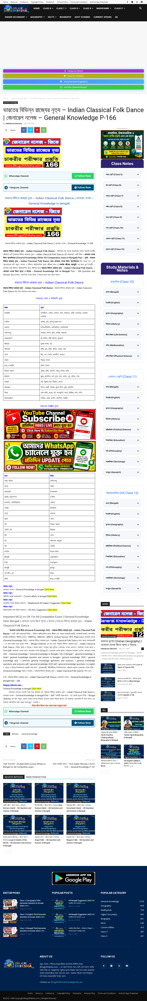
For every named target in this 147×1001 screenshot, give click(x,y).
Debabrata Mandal (14, 123)
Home (5, 2)
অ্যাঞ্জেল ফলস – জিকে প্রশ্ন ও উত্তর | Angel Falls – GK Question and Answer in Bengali (47, 840)
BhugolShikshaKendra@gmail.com (67, 982)
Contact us (24, 2)
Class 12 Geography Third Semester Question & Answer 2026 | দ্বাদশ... (32, 903)
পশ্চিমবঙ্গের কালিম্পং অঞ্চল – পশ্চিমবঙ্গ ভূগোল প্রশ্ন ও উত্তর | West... (110, 763)
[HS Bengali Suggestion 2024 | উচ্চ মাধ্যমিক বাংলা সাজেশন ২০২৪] (59, 918)
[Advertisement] (73, 46)
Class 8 (74, 8)
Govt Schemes (82, 17)
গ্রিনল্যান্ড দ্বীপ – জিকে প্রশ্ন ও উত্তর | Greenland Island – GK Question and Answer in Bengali (80, 808)
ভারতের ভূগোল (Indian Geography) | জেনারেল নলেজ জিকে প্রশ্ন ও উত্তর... (121, 643)
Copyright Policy (37, 2)
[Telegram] (132, 2)
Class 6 (47, 8)
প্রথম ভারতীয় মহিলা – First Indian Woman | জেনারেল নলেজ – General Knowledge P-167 (74, 765)
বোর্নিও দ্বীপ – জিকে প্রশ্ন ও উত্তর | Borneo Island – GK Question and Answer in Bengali (17, 808)
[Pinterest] (37, 130)
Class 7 (60, 8)
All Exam (15, 734)
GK (116, 17)
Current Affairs (103, 17)
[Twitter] (137, 2)
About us (14, 2)
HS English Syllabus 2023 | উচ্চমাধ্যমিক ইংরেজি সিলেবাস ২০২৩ (133, 763)
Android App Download (99, 2)
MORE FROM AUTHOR (36, 777)
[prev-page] (5, 851)
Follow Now (84, 175)
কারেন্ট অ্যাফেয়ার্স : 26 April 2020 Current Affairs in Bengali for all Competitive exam (24, 765)
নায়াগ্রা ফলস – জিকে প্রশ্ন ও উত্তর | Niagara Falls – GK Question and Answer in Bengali (80, 840)
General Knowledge (19, 98)
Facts (51, 17)
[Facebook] (127, 2)
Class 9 (87, 8)
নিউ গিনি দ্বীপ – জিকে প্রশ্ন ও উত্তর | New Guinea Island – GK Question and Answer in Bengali (48, 808)
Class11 (118, 8)
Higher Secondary (15, 17)
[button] (140, 8)
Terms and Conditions (78, 2)
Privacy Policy (62, 2)
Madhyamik (102, 8)
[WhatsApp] (44, 130)
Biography (65, 17)
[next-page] (9, 851)
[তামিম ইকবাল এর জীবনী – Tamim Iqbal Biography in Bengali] (134, 723)
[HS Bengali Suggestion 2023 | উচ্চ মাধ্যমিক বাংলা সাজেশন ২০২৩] (59, 904)
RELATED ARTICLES (14, 777)
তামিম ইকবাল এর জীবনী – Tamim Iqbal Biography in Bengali (133, 735)
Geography (36, 17)
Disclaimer (50, 2)
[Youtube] (142, 2)
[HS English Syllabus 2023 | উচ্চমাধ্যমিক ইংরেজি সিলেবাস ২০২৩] (134, 751)
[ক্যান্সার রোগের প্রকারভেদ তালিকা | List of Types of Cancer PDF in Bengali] (108, 668)
